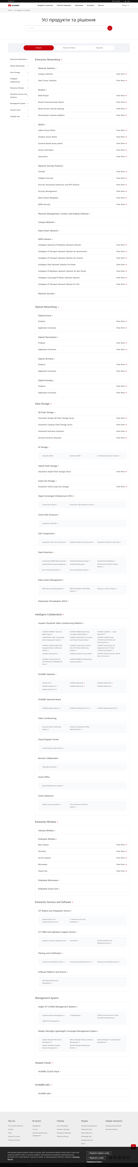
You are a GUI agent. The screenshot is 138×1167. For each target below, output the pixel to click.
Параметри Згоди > (94, 1162)
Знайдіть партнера (63, 1129)
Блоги (83, 1143)
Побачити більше (14, 1140)
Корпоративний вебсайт (114, 1126)
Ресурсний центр (86, 1129)
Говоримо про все (87, 1140)
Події (10, 1133)
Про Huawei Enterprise (15, 1126)
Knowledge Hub (86, 1136)
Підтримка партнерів (64, 1133)
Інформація (36, 1126)
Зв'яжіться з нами (14, 1136)
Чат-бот (35, 1129)
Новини (10, 1129)
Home (10, 10)
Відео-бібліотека (86, 1133)
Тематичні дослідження (89, 1126)
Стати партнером (62, 1126)
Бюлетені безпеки (111, 1129)
